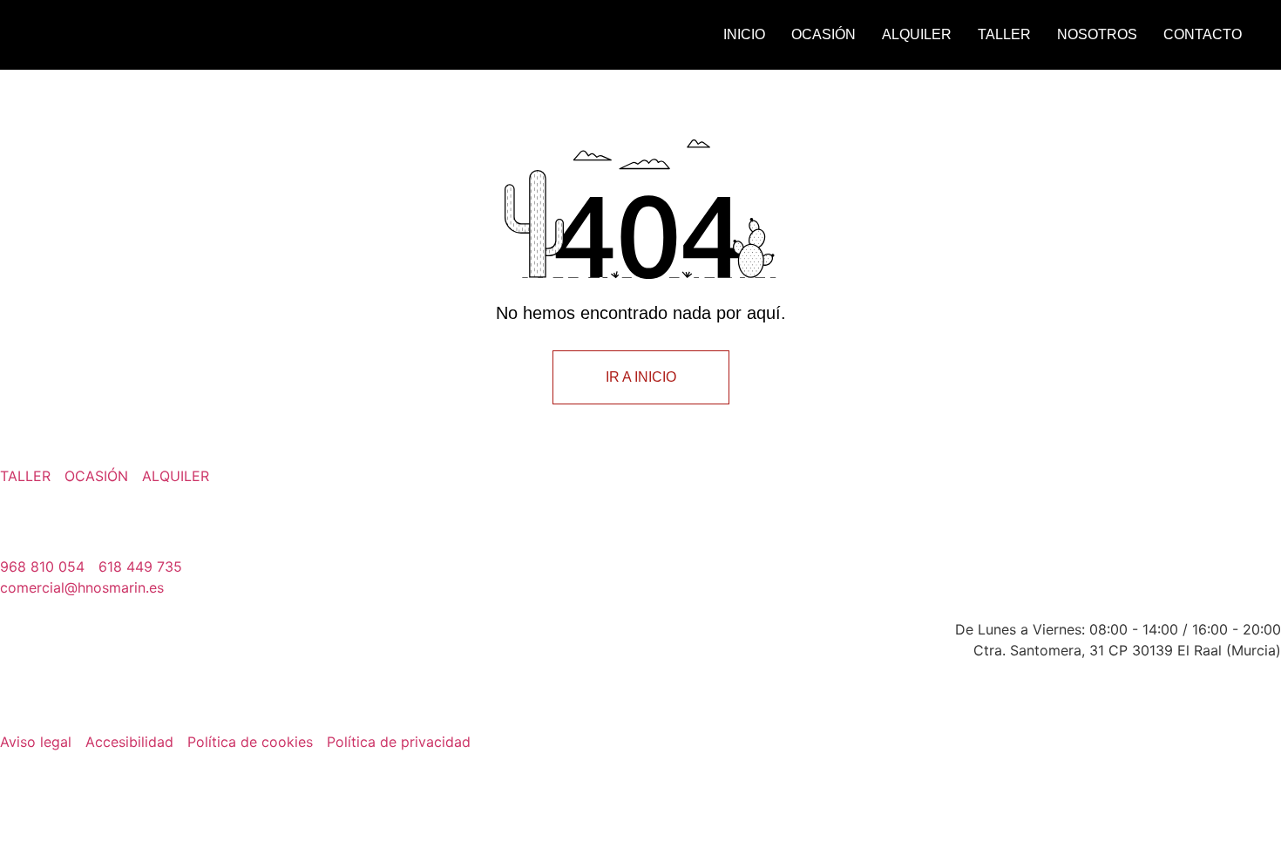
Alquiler (917, 34)
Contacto (1202, 34)
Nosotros (1097, 34)
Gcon (1269, 761)
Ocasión (823, 34)
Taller (1004, 34)
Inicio (744, 34)
